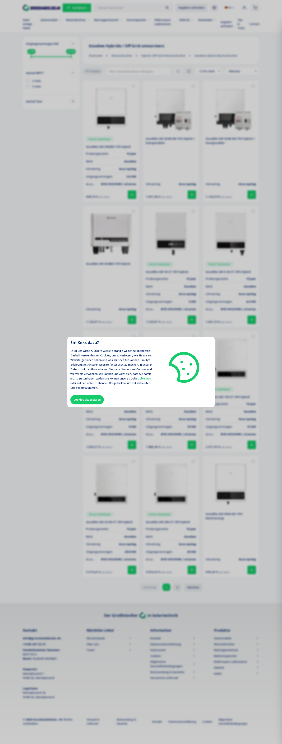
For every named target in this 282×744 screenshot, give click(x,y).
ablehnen (145, 378)
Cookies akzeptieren (87, 399)
